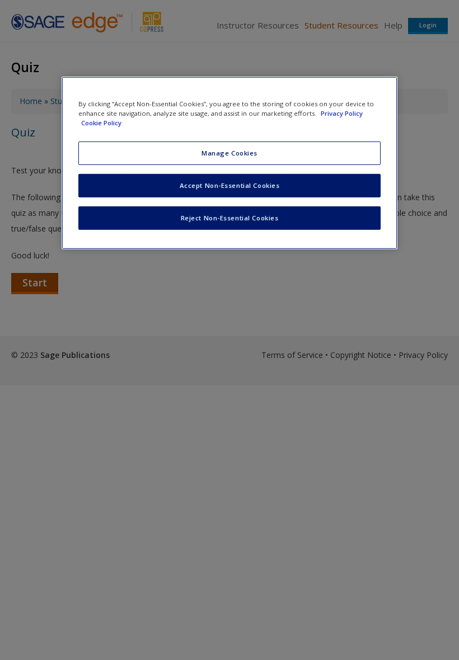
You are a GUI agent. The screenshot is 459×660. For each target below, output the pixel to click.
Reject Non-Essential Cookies (230, 218)
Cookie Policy (101, 123)
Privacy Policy (342, 113)
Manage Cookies (229, 153)
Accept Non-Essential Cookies (230, 185)
